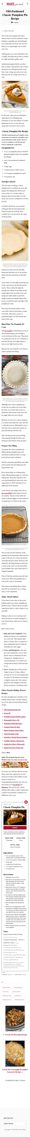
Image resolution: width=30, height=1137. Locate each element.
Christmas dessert (6, 987)
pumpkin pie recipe (7, 995)
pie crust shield (7, 493)
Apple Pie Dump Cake (11, 734)
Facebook (16, 785)
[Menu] (2, 3)
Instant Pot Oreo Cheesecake (13, 748)
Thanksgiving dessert (19, 999)
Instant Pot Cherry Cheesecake (14, 744)
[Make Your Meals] (15, 4)
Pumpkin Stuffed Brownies (13, 723)
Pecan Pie (7, 713)
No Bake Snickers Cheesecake (14, 741)
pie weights (8, 331)
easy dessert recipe (16, 991)
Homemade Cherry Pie (11, 720)
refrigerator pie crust (7, 999)
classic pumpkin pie (18, 987)
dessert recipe (5, 991)
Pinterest (5, 787)
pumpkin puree (18, 995)
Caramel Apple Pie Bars (12, 727)
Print (15, 828)
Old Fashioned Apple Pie (12, 710)
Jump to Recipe (8, 31)
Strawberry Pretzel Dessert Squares (16, 737)
